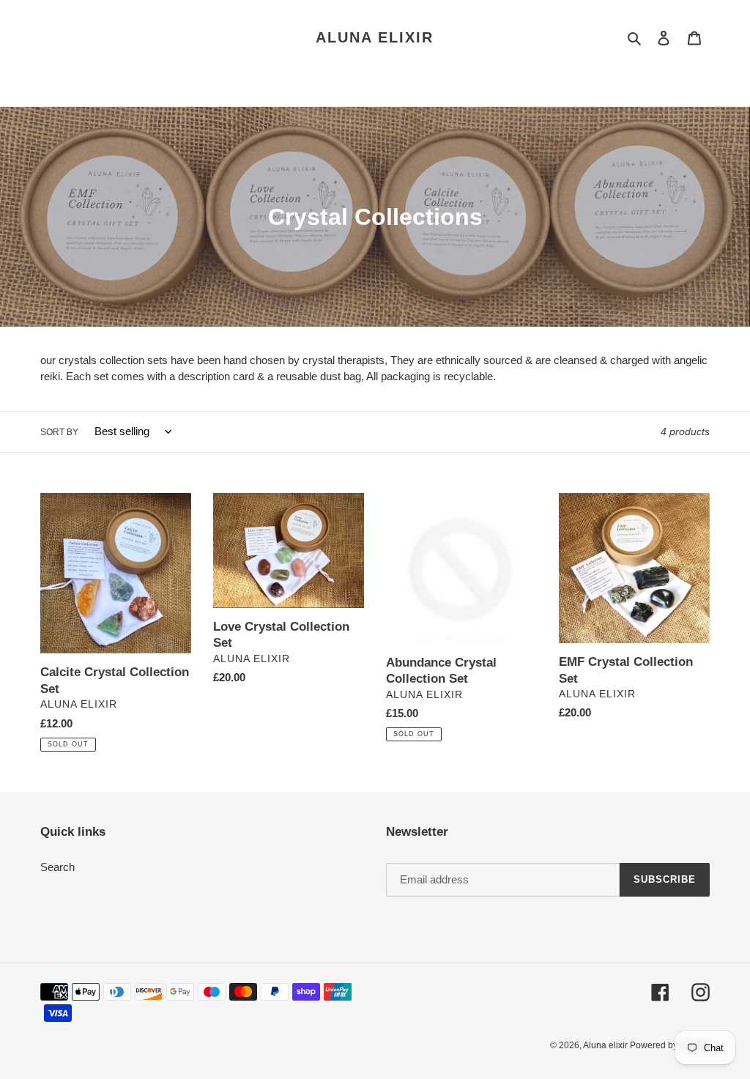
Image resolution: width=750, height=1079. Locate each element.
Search (57, 867)
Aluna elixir (375, 37)
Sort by (59, 432)
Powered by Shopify (670, 1045)
